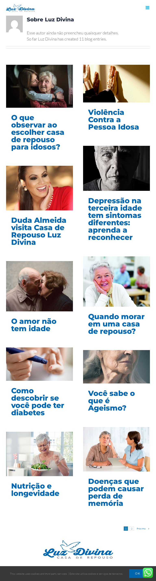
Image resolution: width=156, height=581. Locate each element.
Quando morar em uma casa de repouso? (116, 324)
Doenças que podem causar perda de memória (116, 492)
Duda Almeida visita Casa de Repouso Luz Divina (38, 231)
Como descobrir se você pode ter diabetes (37, 401)
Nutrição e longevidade (35, 489)
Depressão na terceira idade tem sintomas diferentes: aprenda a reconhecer (115, 219)
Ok (137, 573)
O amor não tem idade (33, 325)
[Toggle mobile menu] (148, 7)
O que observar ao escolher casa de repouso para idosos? (37, 132)
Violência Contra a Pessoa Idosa (113, 119)
